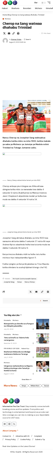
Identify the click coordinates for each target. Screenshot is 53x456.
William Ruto (35, 386)
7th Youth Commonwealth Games (24, 279)
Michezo (8, 19)
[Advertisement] (26, 72)
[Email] (9, 33)
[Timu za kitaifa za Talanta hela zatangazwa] (42, 338)
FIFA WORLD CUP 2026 (11, 348)
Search (45, 301)
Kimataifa (7, 320)
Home (5, 15)
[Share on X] (4, 33)
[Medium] (9, 424)
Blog (9, 15)
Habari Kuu (25, 348)
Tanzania (47, 386)
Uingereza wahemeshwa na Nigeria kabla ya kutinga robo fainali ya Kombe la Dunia (18, 368)
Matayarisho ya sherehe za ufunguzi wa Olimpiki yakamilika (19, 324)
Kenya (19, 282)
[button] (31, 3)
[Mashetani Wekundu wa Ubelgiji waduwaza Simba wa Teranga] (42, 352)
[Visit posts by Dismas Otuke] (5, 40)
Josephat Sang (9, 282)
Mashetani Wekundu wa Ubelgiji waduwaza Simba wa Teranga (17, 353)
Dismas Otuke (16, 39)
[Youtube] (5, 424)
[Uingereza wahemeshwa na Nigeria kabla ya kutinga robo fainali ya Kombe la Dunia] (42, 366)
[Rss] (14, 424)
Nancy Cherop (30, 282)
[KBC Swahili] (10, 2)
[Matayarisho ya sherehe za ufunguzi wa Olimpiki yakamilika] (42, 324)
